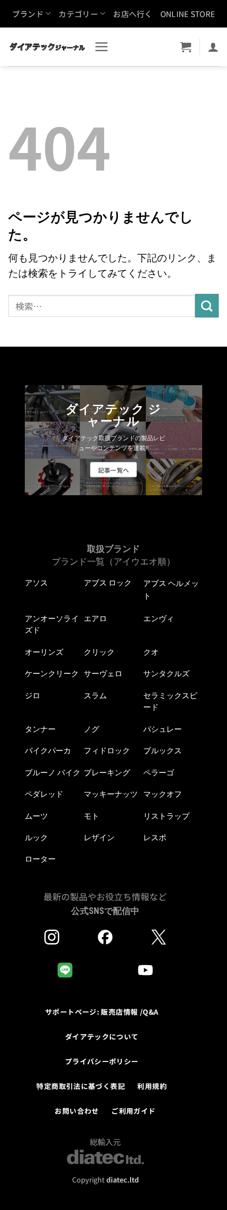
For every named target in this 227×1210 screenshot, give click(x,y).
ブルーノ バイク (52, 772)
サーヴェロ (103, 673)
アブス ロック (108, 582)
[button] (101, 46)
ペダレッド (44, 794)
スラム (95, 695)
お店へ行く (132, 13)
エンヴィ (158, 618)
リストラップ (166, 816)
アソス (36, 582)
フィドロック (107, 750)
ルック (36, 837)
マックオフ (162, 794)
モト (91, 816)
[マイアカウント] (213, 47)
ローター (40, 859)
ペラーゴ (158, 772)
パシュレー (162, 729)
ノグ (91, 729)
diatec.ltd (122, 1179)
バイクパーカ (48, 750)
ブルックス (162, 750)
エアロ (95, 618)
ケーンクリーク (52, 673)
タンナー (40, 729)
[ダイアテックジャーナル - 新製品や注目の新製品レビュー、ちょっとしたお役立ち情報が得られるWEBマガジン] (47, 46)
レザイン (99, 837)
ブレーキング (107, 772)
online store (187, 13)
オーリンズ (44, 652)
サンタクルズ (166, 673)
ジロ (32, 695)
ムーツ (36, 816)
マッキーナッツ (111, 794)
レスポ (154, 837)
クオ (151, 652)
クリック (99, 652)
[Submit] (207, 305)
